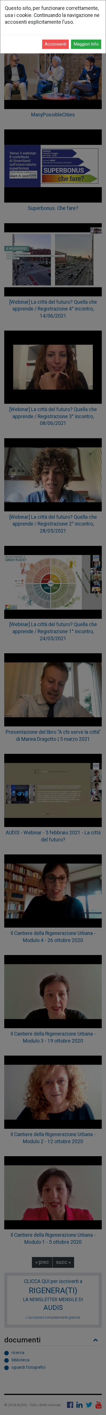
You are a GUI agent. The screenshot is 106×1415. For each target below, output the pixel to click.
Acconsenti (55, 44)
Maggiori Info (86, 44)
